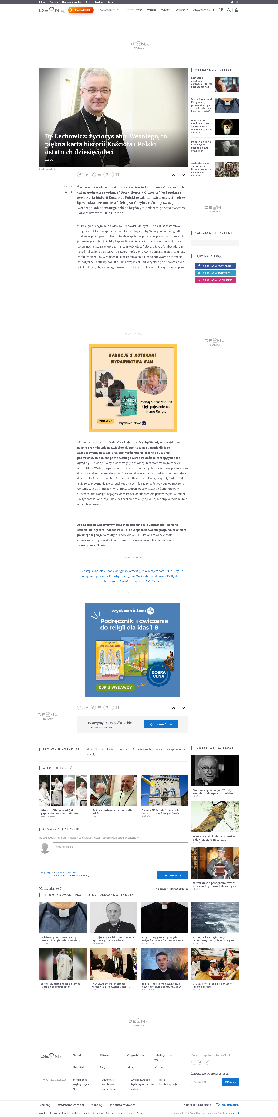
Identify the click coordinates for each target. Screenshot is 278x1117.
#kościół (91, 749)
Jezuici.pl (45, 1105)
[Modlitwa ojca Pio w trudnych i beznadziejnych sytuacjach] (227, 148)
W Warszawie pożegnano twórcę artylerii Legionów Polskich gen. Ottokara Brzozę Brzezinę (215, 886)
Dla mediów (98, 1113)
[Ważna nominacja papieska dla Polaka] (113, 791)
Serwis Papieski (48, 816)
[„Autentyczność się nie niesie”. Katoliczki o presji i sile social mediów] (227, 169)
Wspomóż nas (164, 724)
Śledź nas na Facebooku (217, 265)
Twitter (232, 2)
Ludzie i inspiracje (168, 1084)
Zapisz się (230, 1081)
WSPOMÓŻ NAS (230, 1104)
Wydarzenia (109, 10)
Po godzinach (137, 1055)
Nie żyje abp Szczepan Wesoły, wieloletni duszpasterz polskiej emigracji (213, 793)
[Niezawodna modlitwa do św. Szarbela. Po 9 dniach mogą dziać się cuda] (227, 127)
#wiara (123, 749)
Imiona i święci (109, 1088)
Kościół (49, 160)
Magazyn (53, 2)
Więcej (180, 10)
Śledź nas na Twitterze (216, 273)
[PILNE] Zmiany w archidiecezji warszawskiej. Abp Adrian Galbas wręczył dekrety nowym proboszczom (113, 986)
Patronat (141, 1113)
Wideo (166, 10)
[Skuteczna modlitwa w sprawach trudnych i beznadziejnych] (227, 84)
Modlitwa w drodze (71, 2)
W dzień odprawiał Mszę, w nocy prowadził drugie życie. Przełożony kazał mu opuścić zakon (201, 107)
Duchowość (108, 1079)
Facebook (226, 2)
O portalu (43, 1113)
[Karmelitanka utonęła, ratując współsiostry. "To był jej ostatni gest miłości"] (215, 917)
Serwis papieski (80, 1079)
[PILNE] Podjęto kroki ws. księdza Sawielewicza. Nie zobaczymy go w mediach (161, 986)
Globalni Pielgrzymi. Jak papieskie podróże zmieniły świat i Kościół (59, 813)
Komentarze (132, 10)
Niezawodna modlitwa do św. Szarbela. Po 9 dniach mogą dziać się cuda (201, 126)
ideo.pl (236, 1113)
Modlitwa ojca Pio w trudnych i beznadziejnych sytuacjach (201, 146)
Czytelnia (107, 1067)
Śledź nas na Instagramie (217, 280)
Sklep (110, 2)
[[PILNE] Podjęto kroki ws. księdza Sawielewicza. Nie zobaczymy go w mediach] (164, 964)
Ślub (75, 1088)
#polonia (107, 749)
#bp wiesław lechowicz (147, 749)
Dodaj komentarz (172, 875)
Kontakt (86, 1113)
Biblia (42, 2)
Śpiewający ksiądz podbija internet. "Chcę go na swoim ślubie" (61, 985)
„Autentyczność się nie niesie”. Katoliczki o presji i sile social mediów (201, 168)
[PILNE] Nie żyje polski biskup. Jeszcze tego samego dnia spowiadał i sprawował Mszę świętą (113, 940)
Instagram (237, 2)
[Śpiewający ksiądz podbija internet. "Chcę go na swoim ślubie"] (63, 964)
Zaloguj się (44, 872)
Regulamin (55, 1113)
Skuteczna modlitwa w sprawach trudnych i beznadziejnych (201, 82)
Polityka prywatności (71, 1113)
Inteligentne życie (163, 1057)
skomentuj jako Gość (66, 872)
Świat (77, 1055)
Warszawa (198, 10)
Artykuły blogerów (82, 1084)
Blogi (88, 2)
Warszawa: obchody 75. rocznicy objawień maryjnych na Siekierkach (214, 839)
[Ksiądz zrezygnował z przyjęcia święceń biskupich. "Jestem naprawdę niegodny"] (164, 917)
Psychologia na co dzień (142, 1084)
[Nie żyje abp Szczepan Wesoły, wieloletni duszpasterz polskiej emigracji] (215, 770)
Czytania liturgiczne (140, 1079)
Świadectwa (108, 1084)
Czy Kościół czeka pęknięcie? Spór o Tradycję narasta (213, 985)
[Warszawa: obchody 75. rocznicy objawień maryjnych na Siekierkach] (215, 816)
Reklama (109, 1113)
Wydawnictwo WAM (71, 1105)
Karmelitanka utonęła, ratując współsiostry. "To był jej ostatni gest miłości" (213, 940)
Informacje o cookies (125, 1113)
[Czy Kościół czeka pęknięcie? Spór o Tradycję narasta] (215, 964)
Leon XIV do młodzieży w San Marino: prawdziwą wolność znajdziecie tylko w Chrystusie (162, 813)
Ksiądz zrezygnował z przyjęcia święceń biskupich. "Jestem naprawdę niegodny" (163, 940)
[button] (221, 10)
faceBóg (99, 2)
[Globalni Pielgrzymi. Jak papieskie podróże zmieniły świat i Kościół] (63, 791)
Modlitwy (135, 1088)
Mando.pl (97, 1105)
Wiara (151, 10)
